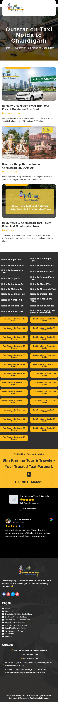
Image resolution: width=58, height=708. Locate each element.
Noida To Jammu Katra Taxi (42, 278)
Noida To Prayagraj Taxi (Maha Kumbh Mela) (42, 311)
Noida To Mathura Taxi (12, 289)
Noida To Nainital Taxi (12, 306)
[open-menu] (51, 8)
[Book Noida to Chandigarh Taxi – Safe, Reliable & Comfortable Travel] (29, 201)
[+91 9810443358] (29, 474)
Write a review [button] (30, 508)
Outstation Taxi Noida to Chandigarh (29, 35)
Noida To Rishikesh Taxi (42, 306)
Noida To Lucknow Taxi (13, 284)
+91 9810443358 (29, 482)
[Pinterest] (17, 594)
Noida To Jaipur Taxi (11, 278)
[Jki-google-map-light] (13, 594)
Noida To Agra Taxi (11, 260)
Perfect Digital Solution (40, 698)
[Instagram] (8, 594)
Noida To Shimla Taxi (12, 311)
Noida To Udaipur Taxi (41, 294)
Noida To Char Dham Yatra (41, 300)
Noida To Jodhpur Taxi (13, 294)
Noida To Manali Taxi (40, 284)
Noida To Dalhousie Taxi (13, 265)
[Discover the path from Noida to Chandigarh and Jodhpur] (29, 142)
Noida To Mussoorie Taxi (43, 289)
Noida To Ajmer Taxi (11, 300)
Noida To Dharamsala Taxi (12, 271)
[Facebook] (4, 594)
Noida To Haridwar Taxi (42, 271)
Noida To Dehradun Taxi (42, 265)
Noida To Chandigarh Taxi (41, 259)
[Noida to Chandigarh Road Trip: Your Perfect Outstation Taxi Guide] (29, 84)
